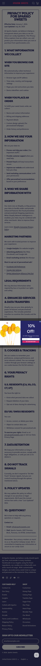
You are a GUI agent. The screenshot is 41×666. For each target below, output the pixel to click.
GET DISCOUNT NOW (30, 341)
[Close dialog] (40, 321)
